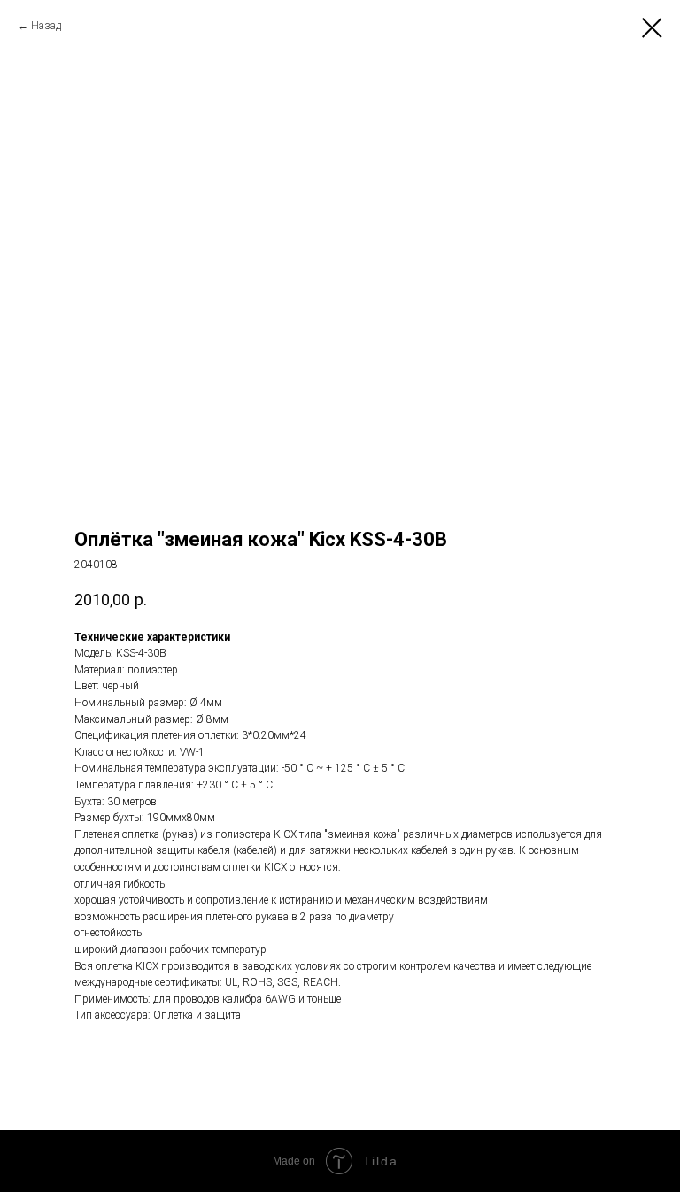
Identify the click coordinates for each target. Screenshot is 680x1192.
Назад (46, 25)
